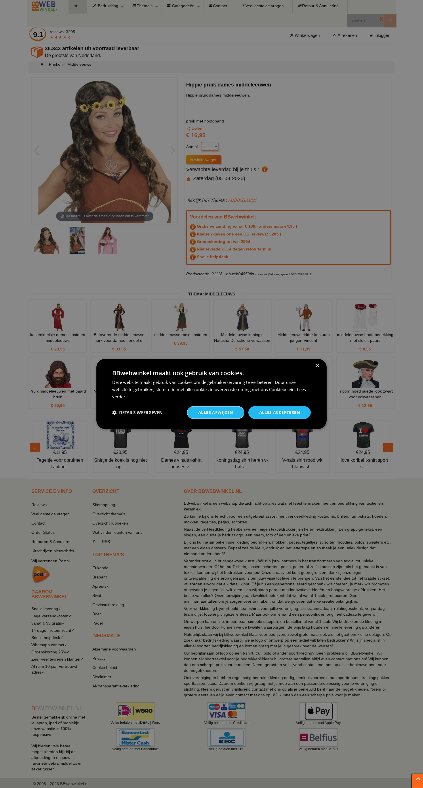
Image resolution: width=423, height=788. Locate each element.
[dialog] (211, 394)
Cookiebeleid (282, 389)
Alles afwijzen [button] (215, 412)
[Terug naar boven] (417, 781)
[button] (137, 412)
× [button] (317, 365)
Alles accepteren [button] (279, 412)
